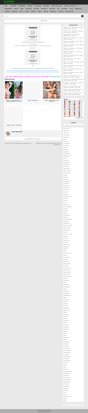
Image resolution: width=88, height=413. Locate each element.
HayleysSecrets (67, 227)
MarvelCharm (66, 261)
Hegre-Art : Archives (68, 234)
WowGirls (66, 390)
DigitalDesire (66, 183)
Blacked (65, 158)
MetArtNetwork (8, 8)
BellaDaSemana (21, 5)
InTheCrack (66, 242)
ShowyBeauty (65, 8)
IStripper (66, 248)
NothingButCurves (67, 295)
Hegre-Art (16, 8)
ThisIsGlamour (67, 358)
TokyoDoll (66, 362)
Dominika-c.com (67, 187)
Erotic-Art (66, 191)
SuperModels (66, 341)
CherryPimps (66, 166)
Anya (32, 138)
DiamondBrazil (67, 181)
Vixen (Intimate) (67, 377)
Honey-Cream (67, 240)
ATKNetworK (66, 145)
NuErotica (66, 301)
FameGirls (66, 198)
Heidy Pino (46, 11)
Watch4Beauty (44, 8)
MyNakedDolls (67, 286)
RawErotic (33, 11)
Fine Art (65, 202)
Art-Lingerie (66, 141)
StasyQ (71, 8)
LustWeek (66, 259)
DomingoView (66, 185)
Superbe (65, 339)
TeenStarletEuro (67, 352)
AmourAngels (66, 134)
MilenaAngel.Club (67, 272)
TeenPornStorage (67, 350)
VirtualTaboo (66, 375)
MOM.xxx (66, 278)
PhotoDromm (29, 8)
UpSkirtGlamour (67, 373)
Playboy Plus (66, 310)
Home (6, 5)
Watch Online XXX (67, 379)
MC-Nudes (66, 265)
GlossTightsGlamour (68, 219)
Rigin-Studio (66, 320)
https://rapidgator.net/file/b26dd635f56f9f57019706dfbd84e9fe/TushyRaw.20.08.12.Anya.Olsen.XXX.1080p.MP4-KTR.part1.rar (33, 70)
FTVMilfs (27, 11)
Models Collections (68, 276)
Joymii (65, 251)
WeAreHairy (66, 383)
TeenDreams (66, 343)
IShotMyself (66, 246)
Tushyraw (37, 138)
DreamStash (66, 189)
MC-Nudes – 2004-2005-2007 (70, 5)
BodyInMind (66, 160)
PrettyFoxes (66, 314)
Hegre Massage (67, 229)
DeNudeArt (66, 179)
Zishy (58, 8)
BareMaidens (66, 151)
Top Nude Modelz (9, 1)
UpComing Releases (68, 371)
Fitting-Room (66, 204)
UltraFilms (7, 11)
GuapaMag (66, 221)
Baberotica (66, 149)
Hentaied (65, 238)
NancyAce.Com (67, 291)
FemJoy (22, 8)
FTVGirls (21, 11)
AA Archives (29, 5)
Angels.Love (66, 137)
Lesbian (65, 255)
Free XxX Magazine (68, 206)
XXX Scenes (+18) (67, 396)
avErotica (66, 147)
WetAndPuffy (66, 386)
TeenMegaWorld (67, 348)
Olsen (34, 138)
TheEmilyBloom (78, 8)
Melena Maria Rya (67, 267)
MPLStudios (36, 8)
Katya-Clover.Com (69, 11)
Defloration (14, 11)
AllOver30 (66, 132)
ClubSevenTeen (67, 168)
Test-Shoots (66, 354)
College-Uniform (67, 170)
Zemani (65, 398)
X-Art (65, 392)
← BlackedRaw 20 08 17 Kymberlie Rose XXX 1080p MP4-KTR (17, 143)
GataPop (65, 213)
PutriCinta (66, 316)
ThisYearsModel (67, 360)
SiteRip (65, 333)
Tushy (65, 367)
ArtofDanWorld (37, 5)
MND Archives (46, 5)
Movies (65, 282)
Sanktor (39, 11)
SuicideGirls (66, 337)
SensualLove (52, 8)
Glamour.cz (66, 217)
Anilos (65, 139)
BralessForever (67, 164)
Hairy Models (66, 223)
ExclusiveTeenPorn (68, 196)
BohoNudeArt (66, 162)
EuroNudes (66, 194)
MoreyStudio (66, 280)
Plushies (65, 312)
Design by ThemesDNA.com (44, 411)
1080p (30, 138)
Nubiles (65, 297)
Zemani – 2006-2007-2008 (56, 5)
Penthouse (66, 303)
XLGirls (65, 394)
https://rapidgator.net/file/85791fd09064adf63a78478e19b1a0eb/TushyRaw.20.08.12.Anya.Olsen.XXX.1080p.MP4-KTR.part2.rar (33, 71)
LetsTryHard (66, 257)
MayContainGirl (67, 263)
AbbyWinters (66, 130)
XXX (39, 138)
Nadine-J (65, 289)
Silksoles (65, 331)
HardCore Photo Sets (68, 225)
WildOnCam (66, 388)
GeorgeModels (67, 215)
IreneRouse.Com (67, 244)
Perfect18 (66, 305)
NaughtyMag (66, 293)
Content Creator (67, 172)
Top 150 (65, 364)
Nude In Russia (53, 11)
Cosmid (65, 175)
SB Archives (60, 11)
